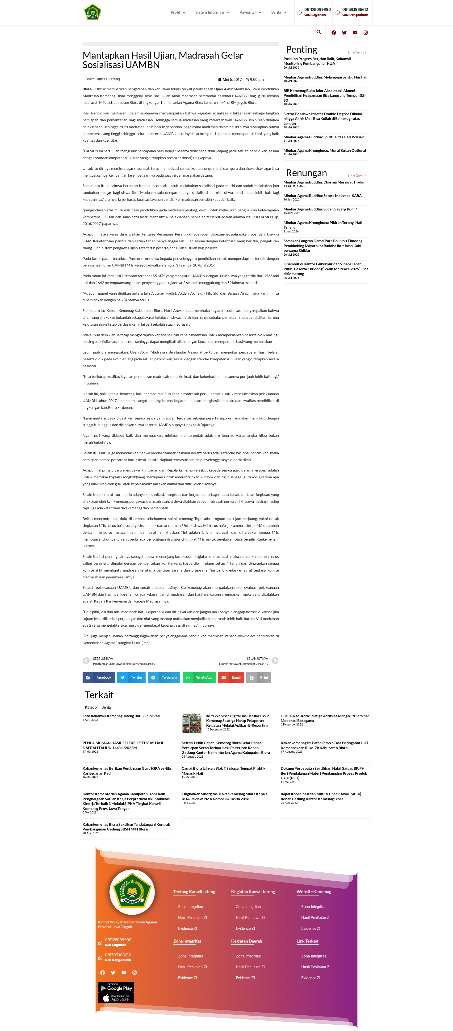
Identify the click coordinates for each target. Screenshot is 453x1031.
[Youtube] (355, 32)
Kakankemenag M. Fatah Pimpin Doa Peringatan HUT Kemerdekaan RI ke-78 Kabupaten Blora (325, 745)
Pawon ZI (248, 12)
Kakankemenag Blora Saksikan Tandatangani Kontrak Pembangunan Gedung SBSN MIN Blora (126, 826)
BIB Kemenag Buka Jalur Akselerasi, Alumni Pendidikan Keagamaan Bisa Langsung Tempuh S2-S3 (325, 95)
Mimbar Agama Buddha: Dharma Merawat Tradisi (324, 182)
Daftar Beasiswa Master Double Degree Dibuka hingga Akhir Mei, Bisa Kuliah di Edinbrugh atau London (323, 118)
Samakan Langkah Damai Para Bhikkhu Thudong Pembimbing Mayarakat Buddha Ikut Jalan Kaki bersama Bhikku (323, 245)
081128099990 (317, 9)
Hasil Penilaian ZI (192, 917)
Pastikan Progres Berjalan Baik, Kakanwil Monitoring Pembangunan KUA (317, 61)
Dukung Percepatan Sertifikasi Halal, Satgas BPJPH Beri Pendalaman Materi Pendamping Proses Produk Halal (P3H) (324, 773)
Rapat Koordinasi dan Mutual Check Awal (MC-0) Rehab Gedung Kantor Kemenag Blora (321, 796)
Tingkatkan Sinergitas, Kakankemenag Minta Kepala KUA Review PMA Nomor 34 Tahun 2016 (224, 796)
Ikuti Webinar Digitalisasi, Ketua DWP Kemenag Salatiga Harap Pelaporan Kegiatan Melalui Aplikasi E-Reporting (237, 720)
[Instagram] (365, 32)
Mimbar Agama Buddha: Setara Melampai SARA (323, 195)
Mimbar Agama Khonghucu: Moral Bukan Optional (325, 150)
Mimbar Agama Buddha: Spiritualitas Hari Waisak (324, 137)
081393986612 (355, 9)
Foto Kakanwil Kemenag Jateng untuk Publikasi (121, 715)
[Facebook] (334, 32)
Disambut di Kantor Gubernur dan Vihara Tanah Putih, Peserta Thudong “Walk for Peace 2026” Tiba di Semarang (326, 269)
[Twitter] (344, 32)
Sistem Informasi (209, 12)
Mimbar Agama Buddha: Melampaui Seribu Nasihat (325, 77)
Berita (276, 12)
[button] (319, 32)
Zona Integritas (190, 906)
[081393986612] (337, 12)
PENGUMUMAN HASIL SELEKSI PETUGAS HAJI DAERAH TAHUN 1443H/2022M (123, 745)
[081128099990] (299, 12)
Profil (175, 12)
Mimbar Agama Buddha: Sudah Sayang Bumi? (320, 209)
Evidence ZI (187, 928)
